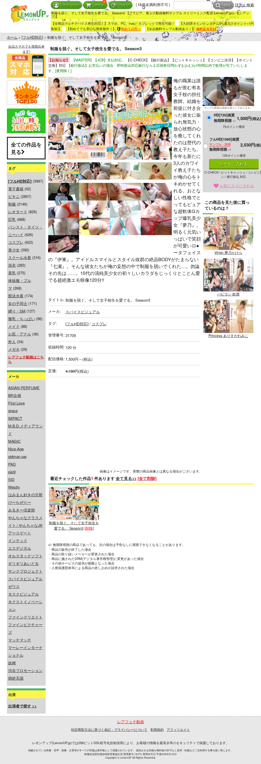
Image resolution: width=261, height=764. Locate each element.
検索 (227, 5)
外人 (12, 341)
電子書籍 (15, 188)
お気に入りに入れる (236, 185)
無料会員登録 (206, 28)
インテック (17, 540)
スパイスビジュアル (25, 578)
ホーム (12, 37)
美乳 (12, 272)
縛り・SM (16, 311)
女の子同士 (17, 303)
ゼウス (14, 586)
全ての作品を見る (26, 148)
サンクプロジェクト (25, 571)
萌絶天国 (15, 678)
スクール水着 (19, 257)
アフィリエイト (178, 729)
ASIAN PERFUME (24, 387)
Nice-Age (16, 448)
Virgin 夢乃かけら (228, 252)
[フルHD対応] (32, 37)
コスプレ (15, 242)
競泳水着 (15, 295)
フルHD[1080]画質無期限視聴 (224, 144)
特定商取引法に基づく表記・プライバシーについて (109, 729)
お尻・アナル (19, 334)
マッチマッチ (19, 639)
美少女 (14, 249)
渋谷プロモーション (25, 670)
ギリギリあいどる (23, 563)
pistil (12, 471)
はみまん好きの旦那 (25, 494)
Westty (14, 487)
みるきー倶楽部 (21, 510)
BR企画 (14, 395)
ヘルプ (124, 5)
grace (13, 410)
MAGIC (14, 441)
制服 (12, 204)
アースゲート (19, 532)
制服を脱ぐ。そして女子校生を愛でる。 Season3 (74, 525)
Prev (55, 118)
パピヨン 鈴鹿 (228, 294)
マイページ (70, 5)
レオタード (17, 211)
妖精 (12, 662)
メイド (14, 326)
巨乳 (12, 219)
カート (100, 5)
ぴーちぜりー (19, 502)
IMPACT (15, 418)
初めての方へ (131, 28)
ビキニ (14, 196)
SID (11, 479)
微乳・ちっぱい (21, 318)
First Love (16, 403)
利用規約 (157, 729)
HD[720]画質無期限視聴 (225, 117)
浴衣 (12, 265)
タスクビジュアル (23, 594)
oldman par (17, 456)
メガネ (14, 349)
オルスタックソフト (25, 555)
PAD (12, 464)
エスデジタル (19, 548)
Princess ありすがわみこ (228, 335)
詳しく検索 (244, 4)
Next (165, 118)
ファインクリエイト (25, 617)
